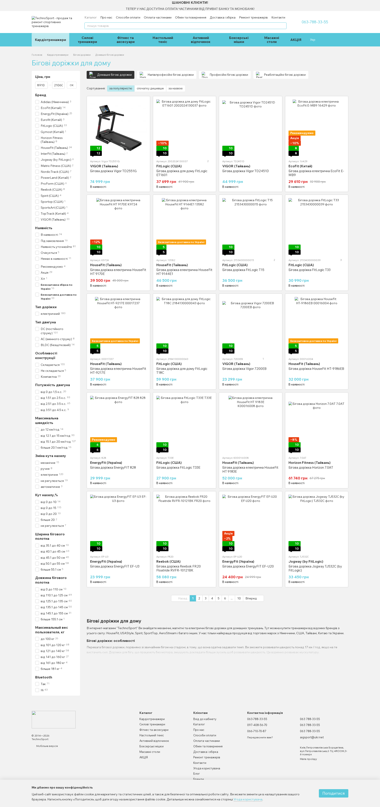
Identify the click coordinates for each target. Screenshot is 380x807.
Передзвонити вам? (260, 737)
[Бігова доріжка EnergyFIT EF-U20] (250, 523)
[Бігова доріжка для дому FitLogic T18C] (184, 325)
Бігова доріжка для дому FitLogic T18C (181, 371)
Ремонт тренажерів (253, 17)
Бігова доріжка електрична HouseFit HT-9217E (118, 371)
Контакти (278, 17)
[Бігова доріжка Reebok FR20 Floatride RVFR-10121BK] (184, 523)
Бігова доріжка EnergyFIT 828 (113, 467)
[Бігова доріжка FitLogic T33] (317, 226)
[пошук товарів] (283, 25)
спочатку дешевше (150, 88)
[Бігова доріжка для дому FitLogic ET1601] (184, 127)
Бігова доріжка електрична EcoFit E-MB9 (316, 173)
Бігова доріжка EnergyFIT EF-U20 (248, 566)
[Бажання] (326, 39)
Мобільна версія (47, 746)
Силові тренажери (87, 39)
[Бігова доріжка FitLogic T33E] (184, 424)
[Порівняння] (334, 39)
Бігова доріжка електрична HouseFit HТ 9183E (250, 469)
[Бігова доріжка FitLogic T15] (250, 226)
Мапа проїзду (308, 759)
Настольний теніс (163, 39)
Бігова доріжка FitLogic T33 (310, 270)
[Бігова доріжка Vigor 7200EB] (250, 325)
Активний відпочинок (200, 39)
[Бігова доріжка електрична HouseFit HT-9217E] (118, 325)
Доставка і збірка (223, 17)
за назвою (175, 88)
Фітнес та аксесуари (126, 39)
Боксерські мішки (238, 39)
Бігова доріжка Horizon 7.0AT (311, 467)
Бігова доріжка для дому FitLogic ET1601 (181, 173)
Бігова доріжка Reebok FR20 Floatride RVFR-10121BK (178, 568)
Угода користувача (206, 768)
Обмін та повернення (190, 17)
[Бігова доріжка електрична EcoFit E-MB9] (317, 127)
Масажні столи (271, 39)
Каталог (90, 17)
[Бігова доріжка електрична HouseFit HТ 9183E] (250, 424)
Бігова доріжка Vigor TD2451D (245, 171)
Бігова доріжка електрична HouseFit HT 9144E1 (184, 272)
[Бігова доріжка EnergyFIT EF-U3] (118, 523)
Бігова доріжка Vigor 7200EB (244, 369)
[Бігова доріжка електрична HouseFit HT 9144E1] (184, 226)
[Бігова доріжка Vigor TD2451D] (250, 127)
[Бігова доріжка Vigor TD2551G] (118, 127)
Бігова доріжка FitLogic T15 (243, 270)
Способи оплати (128, 17)
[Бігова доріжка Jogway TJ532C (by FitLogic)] (317, 523)
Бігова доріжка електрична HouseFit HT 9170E (118, 272)
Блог (196, 773)
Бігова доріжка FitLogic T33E (178, 467)
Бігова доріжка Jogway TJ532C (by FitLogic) (315, 568)
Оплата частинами (158, 17)
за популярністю (120, 88)
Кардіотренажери (50, 39)
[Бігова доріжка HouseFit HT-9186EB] (317, 325)
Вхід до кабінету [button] (204, 719)
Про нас (106, 17)
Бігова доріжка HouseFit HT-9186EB (316, 369)
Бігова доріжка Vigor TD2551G (113, 171)
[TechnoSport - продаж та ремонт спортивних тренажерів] (54, 719)
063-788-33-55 (314, 22)
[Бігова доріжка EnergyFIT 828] (118, 424)
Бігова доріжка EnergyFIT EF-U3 (114, 566)
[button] (376, 5)
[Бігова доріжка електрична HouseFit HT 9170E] (118, 226)
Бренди (198, 779)
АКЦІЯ (295, 39)
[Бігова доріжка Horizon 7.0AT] (317, 424)
